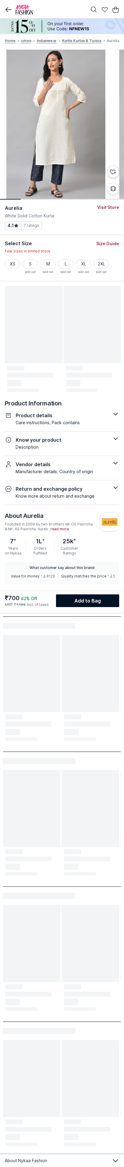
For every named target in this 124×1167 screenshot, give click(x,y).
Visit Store (108, 207)
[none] (62, 26)
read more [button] (60, 529)
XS (12, 263)
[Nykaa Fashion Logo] (50, 10)
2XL (101, 263)
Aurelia (13, 208)
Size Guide (107, 243)
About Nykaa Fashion (26, 1160)
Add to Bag (87, 601)
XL (83, 263)
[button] (8, 9)
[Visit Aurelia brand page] (109, 521)
